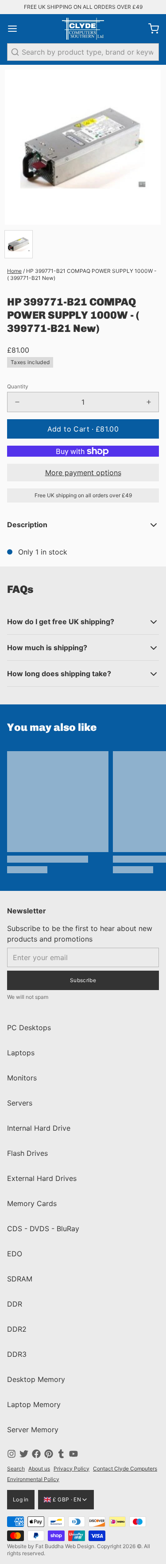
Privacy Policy (71, 1468)
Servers (19, 1103)
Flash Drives (27, 1153)
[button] (83, 429)
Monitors (22, 1077)
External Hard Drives (42, 1178)
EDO (14, 1253)
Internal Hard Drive (38, 1128)
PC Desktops (29, 1027)
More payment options (83, 472)
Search (16, 1468)
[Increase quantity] (148, 402)
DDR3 (17, 1354)
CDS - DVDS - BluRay (43, 1228)
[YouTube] (73, 1453)
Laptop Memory (34, 1404)
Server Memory (32, 1429)
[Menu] (16, 28)
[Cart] (150, 28)
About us (39, 1468)
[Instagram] (11, 1453)
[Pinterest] (48, 1453)
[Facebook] (36, 1453)
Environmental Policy (33, 1479)
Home (14, 271)
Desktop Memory (36, 1379)
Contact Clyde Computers (125, 1468)
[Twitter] (23, 1453)
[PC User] (83, 29)
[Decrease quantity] (17, 402)
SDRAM (19, 1278)
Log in (21, 1499)
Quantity (17, 386)
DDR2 (17, 1329)
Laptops (21, 1052)
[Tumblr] (61, 1453)
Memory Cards (32, 1203)
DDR (14, 1304)
